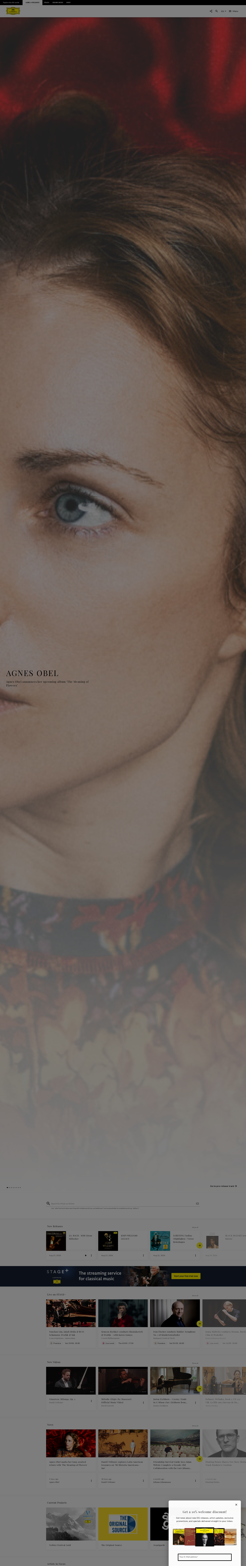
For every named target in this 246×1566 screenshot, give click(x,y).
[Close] (236, 1504)
